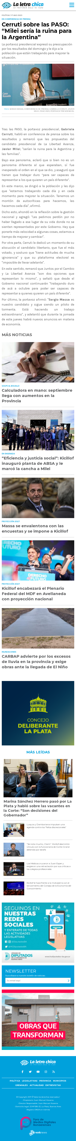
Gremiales (21, 1085)
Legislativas (29, 1081)
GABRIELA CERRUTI (58, 109)
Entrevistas (53, 1085)
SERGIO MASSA (16, 109)
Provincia (45, 1081)
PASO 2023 (44, 111)
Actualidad (37, 1085)
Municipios (59, 1081)
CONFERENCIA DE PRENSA (36, 109)
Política (15, 1081)
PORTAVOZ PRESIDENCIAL (62, 111)
